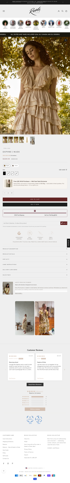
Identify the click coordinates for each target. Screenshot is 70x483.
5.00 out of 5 (39, 391)
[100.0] (30, 419)
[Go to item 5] (27, 140)
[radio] (6, 165)
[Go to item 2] (10, 140)
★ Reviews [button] (68, 243)
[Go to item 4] (21, 140)
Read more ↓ (18, 293)
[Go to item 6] (32, 141)
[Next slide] (64, 369)
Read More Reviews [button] (35, 384)
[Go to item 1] (5, 140)
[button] (6, 155)
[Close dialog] (67, 437)
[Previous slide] (5, 369)
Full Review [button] (12, 378)
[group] (5, 24)
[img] (12, 356)
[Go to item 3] (16, 140)
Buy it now (35, 204)
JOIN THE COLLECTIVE (19, 471)
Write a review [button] (35, 409)
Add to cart (35, 199)
